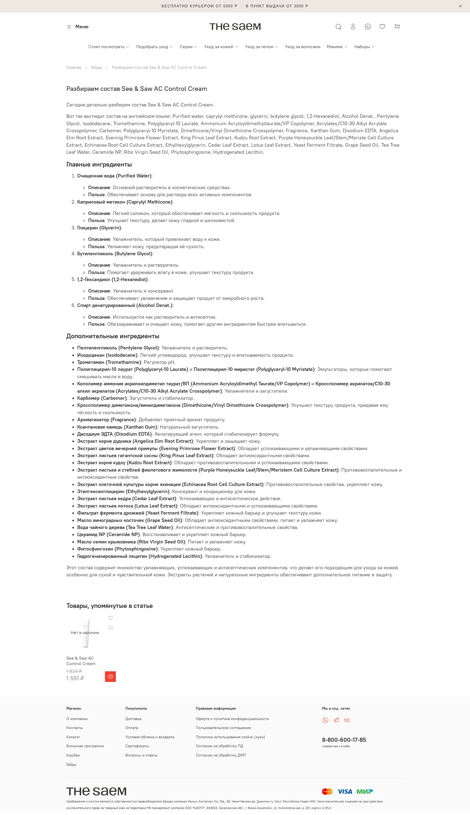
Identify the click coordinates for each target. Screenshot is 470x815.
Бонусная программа (85, 745)
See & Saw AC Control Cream (80, 660)
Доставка (133, 718)
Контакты (74, 727)
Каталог (73, 736)
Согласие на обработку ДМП (221, 755)
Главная (73, 67)
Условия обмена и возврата (149, 736)
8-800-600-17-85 (344, 739)
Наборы (362, 46)
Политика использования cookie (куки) (230, 736)
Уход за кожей (218, 46)
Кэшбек (73, 755)
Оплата (131, 727)
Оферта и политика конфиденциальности (232, 718)
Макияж (335, 46)
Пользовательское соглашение (223, 727)
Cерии (186, 46)
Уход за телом (259, 46)
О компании (77, 718)
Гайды (96, 67)
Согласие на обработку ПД (219, 745)
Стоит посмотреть (106, 46)
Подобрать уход (152, 46)
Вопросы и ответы (141, 755)
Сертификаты (137, 745)
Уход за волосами (302, 46)
